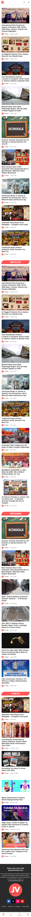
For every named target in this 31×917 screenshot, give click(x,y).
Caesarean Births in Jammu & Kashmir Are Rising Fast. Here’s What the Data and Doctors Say (14, 198)
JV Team (6, 34)
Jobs (28, 915)
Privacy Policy (25, 906)
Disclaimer (18, 906)
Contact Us (11, 906)
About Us (4, 906)
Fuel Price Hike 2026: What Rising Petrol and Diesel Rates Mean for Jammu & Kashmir (15, 652)
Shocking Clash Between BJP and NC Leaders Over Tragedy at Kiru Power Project (15, 851)
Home (3, 915)
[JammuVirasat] (2, 2)
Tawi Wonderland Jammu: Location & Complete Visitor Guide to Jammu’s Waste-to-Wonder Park (15, 79)
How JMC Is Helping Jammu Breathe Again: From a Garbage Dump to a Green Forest (14, 625)
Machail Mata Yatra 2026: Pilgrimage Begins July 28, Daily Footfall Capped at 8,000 (14, 109)
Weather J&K (19, 915)
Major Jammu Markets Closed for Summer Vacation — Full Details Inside (15, 598)
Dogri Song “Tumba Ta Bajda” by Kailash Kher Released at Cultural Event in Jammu (15, 825)
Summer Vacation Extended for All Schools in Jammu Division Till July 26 (15, 142)
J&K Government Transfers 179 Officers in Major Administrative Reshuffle (14, 681)
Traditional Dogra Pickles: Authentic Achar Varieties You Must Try (13, 249)
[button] (24, 2)
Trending (11, 915)
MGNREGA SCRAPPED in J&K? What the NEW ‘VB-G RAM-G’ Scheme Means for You (14, 472)
